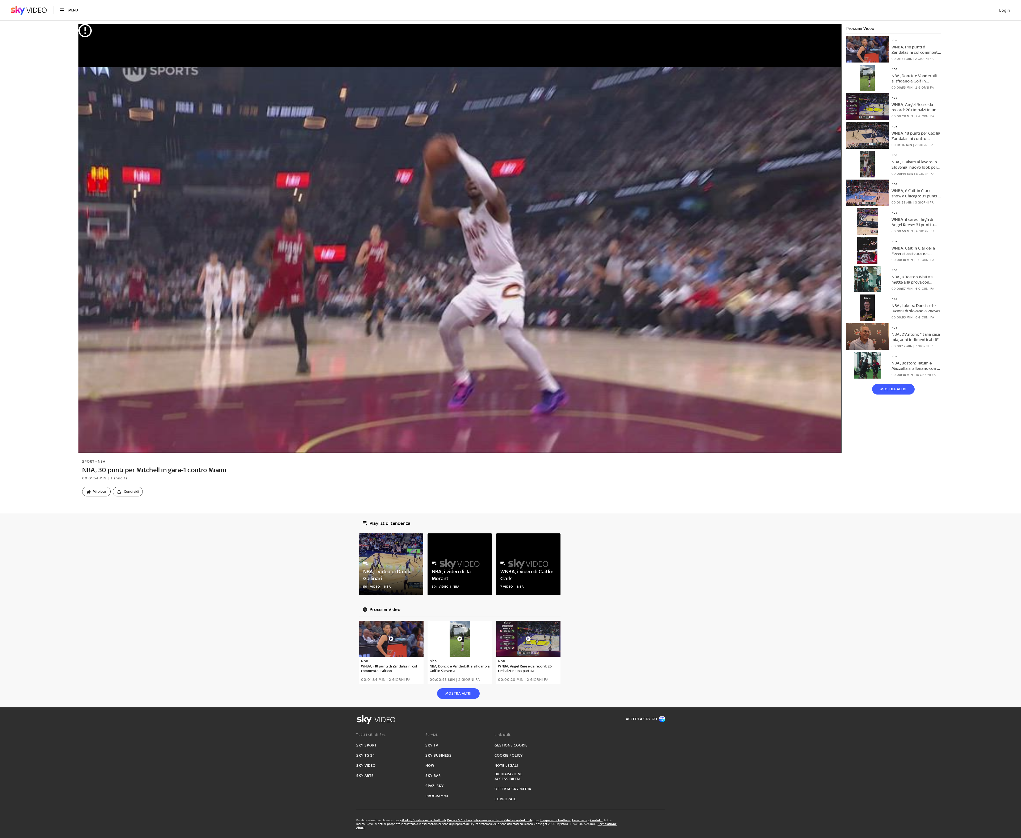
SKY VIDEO (366, 766)
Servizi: (431, 735)
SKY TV (431, 745)
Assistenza (579, 820)
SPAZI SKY (434, 786)
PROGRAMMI (436, 796)
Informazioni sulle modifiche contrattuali (503, 820)
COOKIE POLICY (509, 755)
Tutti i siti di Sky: (371, 735)
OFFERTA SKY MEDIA (513, 789)
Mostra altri (893, 389)
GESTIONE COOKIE (511, 745)
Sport (88, 461)
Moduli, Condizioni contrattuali (423, 820)
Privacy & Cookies (459, 820)
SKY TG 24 (365, 755)
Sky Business (438, 755)
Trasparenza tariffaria (555, 820)
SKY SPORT (366, 745)
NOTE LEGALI (506, 766)
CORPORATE (505, 799)
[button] (96, 491)
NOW (429, 766)
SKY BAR (433, 776)
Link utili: (503, 735)
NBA (101, 461)
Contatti (596, 820)
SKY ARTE (365, 776)
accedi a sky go (641, 719)
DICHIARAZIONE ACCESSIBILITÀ (508, 776)
